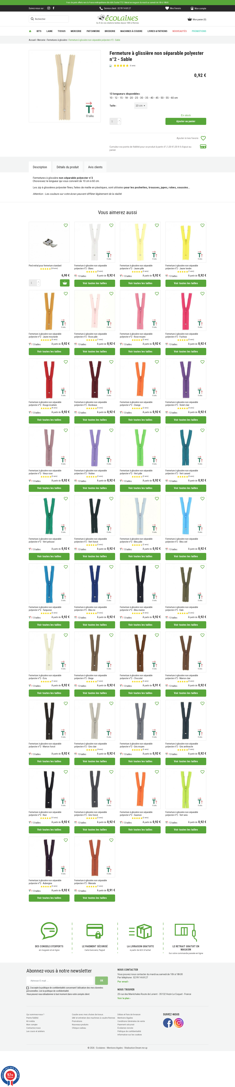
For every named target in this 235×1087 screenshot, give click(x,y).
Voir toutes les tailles (95, 283)
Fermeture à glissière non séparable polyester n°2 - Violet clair (181, 403)
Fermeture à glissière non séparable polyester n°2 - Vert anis (181, 813)
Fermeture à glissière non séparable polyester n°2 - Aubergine (45, 882)
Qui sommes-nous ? (35, 1014)
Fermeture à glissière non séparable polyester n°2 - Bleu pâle (136, 540)
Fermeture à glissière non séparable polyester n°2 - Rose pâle (90, 335)
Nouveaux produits (80, 1025)
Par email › (123, 981)
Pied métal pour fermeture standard (45, 265)
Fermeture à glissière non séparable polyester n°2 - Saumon (136, 813)
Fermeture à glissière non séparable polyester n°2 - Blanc (90, 267)
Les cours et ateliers (35, 1031)
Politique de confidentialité (129, 1031)
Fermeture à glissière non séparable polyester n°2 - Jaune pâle (136, 267)
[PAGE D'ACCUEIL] (30, 31)
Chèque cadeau (79, 1028)
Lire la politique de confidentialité (54, 991)
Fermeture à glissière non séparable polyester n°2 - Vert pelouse (45, 540)
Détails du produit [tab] (68, 167)
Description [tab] (40, 167)
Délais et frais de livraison (129, 1014)
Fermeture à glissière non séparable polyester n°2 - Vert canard (181, 472)
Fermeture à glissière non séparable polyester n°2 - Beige (90, 677)
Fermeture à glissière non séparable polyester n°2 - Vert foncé (90, 540)
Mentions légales (125, 1018)
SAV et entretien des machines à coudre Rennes (93, 1018)
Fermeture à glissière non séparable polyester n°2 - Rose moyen (136, 335)
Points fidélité (32, 1018)
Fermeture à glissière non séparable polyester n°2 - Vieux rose (45, 472)
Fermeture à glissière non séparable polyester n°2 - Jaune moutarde (45, 335)
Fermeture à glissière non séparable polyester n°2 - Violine (90, 472)
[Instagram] (48, 8)
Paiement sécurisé (126, 1025)
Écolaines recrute (125, 1028)
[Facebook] (53, 8)
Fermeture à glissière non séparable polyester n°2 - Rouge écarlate (45, 403)
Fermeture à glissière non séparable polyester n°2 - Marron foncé (45, 745)
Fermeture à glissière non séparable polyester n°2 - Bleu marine (136, 608)
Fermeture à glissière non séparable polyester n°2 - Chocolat (136, 677)
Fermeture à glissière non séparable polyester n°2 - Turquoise (45, 608)
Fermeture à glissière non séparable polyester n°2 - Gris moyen (136, 745)
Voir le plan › (124, 998)
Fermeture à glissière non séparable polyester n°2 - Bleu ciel (181, 540)
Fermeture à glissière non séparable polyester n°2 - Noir (45, 813)
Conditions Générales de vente (131, 1021)
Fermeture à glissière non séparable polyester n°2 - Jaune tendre (181, 267)
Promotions (77, 1021)
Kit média (30, 1021)
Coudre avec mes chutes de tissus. (88, 1014)
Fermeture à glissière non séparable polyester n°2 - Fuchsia (181, 335)
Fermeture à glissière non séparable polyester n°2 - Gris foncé (90, 813)
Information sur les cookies (130, 1035)
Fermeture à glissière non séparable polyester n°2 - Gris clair (90, 745)
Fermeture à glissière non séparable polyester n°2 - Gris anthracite (181, 745)
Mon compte (31, 1025)
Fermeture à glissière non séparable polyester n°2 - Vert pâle (136, 472)
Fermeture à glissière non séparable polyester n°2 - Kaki (181, 608)
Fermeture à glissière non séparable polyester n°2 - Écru (45, 677)
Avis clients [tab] (95, 167)
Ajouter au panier (185, 121)
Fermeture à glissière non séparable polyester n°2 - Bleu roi (90, 608)
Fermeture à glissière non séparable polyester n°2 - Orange (136, 403)
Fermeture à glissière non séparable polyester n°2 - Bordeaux (90, 403)
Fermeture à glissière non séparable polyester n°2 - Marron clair (181, 677)
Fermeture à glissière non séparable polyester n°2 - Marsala (90, 882)
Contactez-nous (33, 1028)
